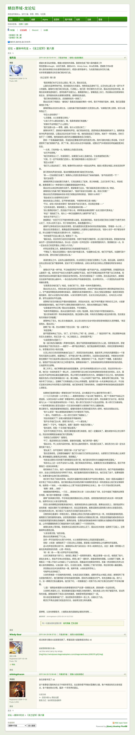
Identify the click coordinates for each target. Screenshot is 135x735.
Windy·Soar (15, 634)
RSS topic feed (121, 723)
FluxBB (124, 726)
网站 (13, 665)
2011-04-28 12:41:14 (47, 58)
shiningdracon (16, 674)
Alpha (45, 19)
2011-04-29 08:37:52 (47, 634)
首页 (11, 19)
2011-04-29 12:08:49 (47, 674)
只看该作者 (62, 58)
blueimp (116, 726)
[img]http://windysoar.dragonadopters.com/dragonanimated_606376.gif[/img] (71, 654)
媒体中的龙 (22, 48)
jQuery (110, 726)
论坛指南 (23, 30)
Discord (35, 30)
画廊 (33, 19)
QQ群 (46, 30)
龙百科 (56, 19)
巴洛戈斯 (74, 623)
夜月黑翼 (66, 623)
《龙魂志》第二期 (14, 38)
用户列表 (68, 19)
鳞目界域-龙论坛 (21, 8)
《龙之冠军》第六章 (43, 48)
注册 (89, 19)
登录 (100, 19)
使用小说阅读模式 (76, 58)
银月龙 (12, 57)
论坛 (22, 19)
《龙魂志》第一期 (14, 35)
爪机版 (12, 30)
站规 (78, 19)
